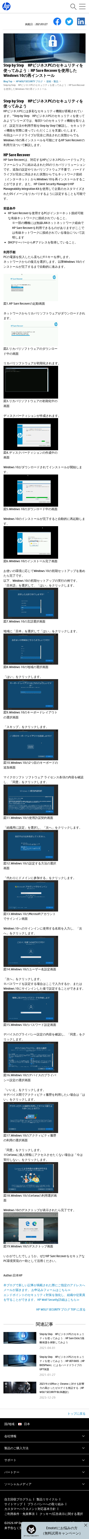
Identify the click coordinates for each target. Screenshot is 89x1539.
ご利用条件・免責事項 (19, 1514)
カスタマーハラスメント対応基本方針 (30, 1509)
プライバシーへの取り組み (45, 1504)
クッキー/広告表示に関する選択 (61, 1514)
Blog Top (7, 81)
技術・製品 (52, 81)
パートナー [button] (11, 1472)
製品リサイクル (47, 1499)
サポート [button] (10, 1460)
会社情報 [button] (10, 1436)
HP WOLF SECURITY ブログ (29, 81)
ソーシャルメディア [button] (18, 1484)
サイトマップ (13, 1504)
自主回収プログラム (18, 1499)
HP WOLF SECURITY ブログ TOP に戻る (61, 1309)
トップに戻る (76, 1413)
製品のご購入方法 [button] (16, 1448)
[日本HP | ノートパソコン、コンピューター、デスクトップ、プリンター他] (6, 6)
